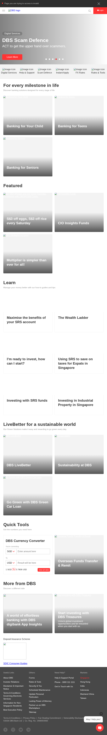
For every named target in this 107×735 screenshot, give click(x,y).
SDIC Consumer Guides (15, 663)
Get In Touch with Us (64, 686)
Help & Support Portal (64, 678)
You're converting (12, 547)
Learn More (12, 57)
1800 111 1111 (68, 682)
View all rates (44, 570)
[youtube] (21, 729)
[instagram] (13, 729)
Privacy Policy (29, 718)
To (7, 558)
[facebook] (5, 729)
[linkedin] (28, 729)
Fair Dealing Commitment (49, 718)
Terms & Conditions (11, 718)
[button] (98, 3)
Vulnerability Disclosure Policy (77, 718)
